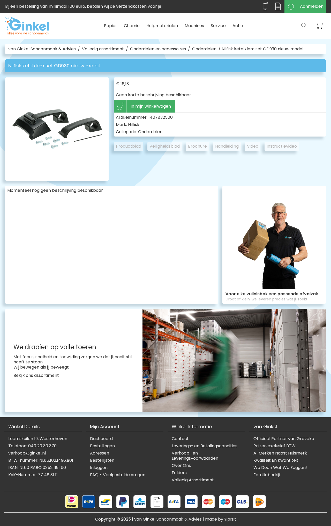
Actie (237, 26)
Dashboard (101, 438)
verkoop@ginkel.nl (27, 453)
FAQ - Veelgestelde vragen (117, 474)
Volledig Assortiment (193, 480)
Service (218, 26)
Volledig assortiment (103, 49)
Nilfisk (133, 124)
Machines (194, 26)
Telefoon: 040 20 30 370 (32, 446)
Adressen (99, 453)
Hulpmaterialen (162, 26)
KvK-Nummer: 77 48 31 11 (33, 474)
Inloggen (99, 467)
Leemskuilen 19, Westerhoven (37, 438)
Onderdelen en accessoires (158, 49)
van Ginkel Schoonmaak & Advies (42, 49)
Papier (110, 26)
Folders (179, 472)
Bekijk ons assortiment (36, 375)
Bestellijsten (102, 460)
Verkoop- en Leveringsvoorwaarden (195, 456)
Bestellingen (102, 446)
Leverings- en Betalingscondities (204, 446)
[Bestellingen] (278, 6)
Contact (180, 438)
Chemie (132, 26)
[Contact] (265, 6)
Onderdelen (204, 49)
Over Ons (181, 465)
